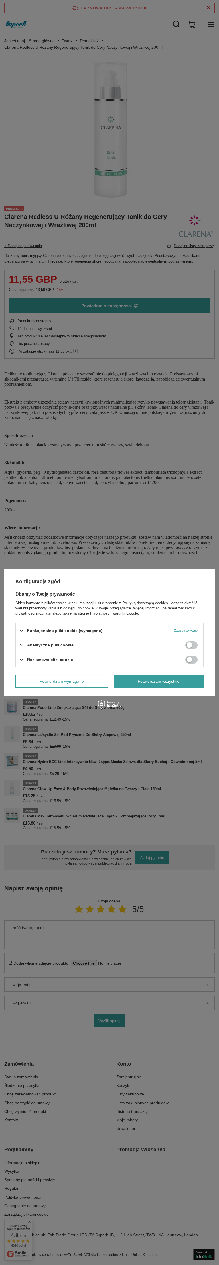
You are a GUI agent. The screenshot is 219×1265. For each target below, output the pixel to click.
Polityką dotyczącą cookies (145, 603)
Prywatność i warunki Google (114, 613)
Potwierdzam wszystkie (158, 681)
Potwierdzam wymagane (62, 681)
